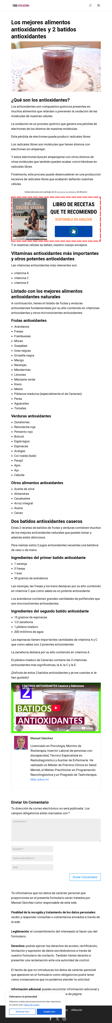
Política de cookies (31, 1005)
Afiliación (76, 1010)
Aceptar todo (49, 1012)
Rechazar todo (22, 1012)
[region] (35, 1005)
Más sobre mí (39, 779)
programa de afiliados (66, 192)
